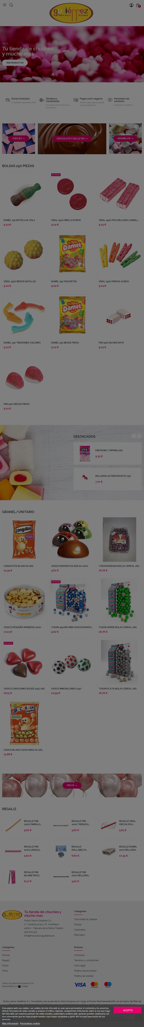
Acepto (128, 1010)
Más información (10, 1023)
